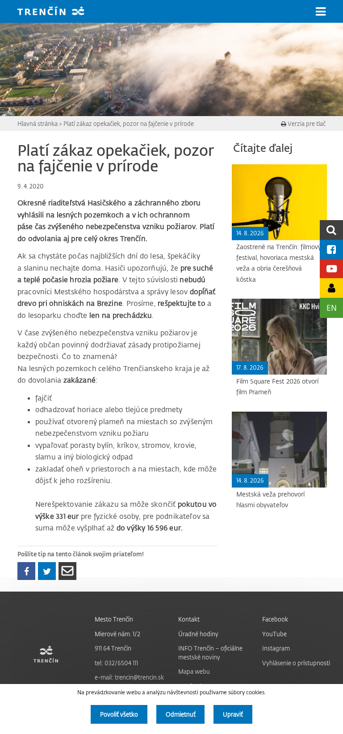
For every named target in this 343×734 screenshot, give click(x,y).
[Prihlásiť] (331, 287)
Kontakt (189, 619)
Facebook (275, 619)
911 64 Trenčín (113, 648)
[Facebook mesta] (331, 249)
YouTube (274, 634)
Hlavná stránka (37, 123)
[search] (331, 229)
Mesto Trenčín (114, 619)
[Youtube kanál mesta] (331, 268)
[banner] (57, 11)
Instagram (276, 648)
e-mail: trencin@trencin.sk (129, 677)
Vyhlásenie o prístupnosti (296, 663)
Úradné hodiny (198, 634)
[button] (321, 11)
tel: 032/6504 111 (116, 663)
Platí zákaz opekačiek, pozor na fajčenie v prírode (128, 123)
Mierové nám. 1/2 (117, 634)
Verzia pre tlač (306, 123)
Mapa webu (194, 671)
